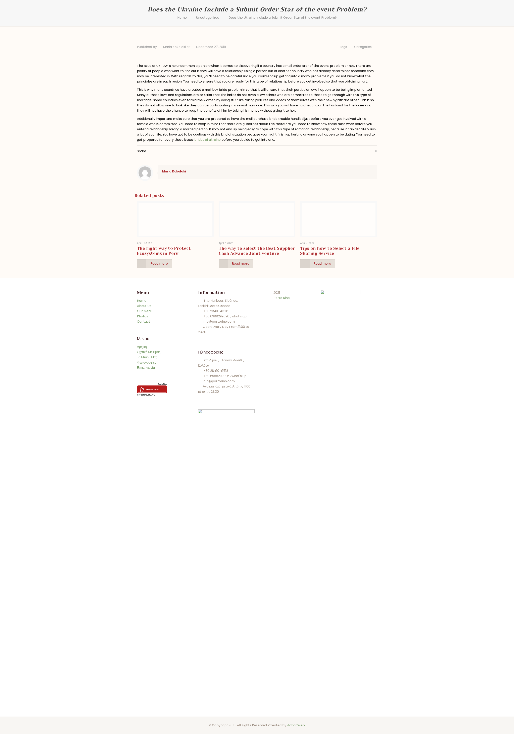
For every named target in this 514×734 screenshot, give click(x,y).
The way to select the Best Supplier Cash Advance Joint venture (257, 251)
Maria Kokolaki (174, 47)
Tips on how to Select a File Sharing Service (329, 251)
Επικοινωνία (146, 367)
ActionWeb (296, 725)
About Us (144, 306)
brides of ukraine (207, 139)
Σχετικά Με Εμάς (148, 352)
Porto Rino (162, 384)
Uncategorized (207, 17)
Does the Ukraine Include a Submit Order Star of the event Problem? (282, 17)
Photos (142, 316)
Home (182, 17)
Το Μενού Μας (147, 357)
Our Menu (144, 311)
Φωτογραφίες (146, 362)
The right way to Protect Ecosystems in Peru (164, 251)
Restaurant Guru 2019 (146, 394)
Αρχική (142, 347)
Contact (143, 321)
